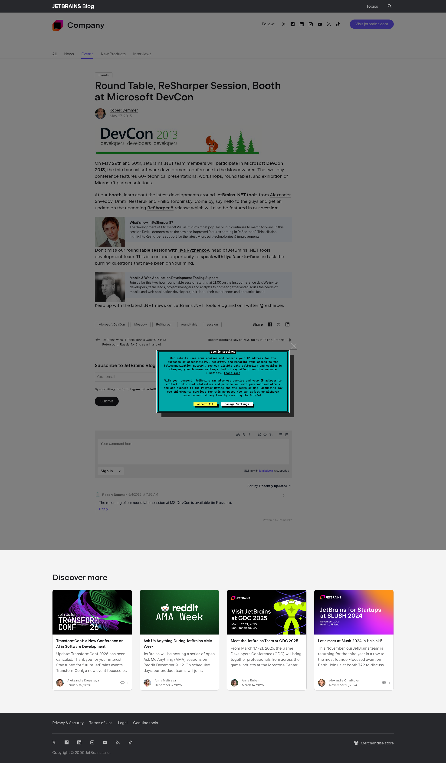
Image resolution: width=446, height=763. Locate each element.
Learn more (232, 373)
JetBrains (93, 752)
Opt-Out (255, 395)
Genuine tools (145, 723)
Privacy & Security (68, 723)
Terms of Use (248, 388)
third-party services (190, 392)
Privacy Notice (212, 388)
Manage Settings (237, 404)
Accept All (205, 404)
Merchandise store (376, 745)
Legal (123, 723)
